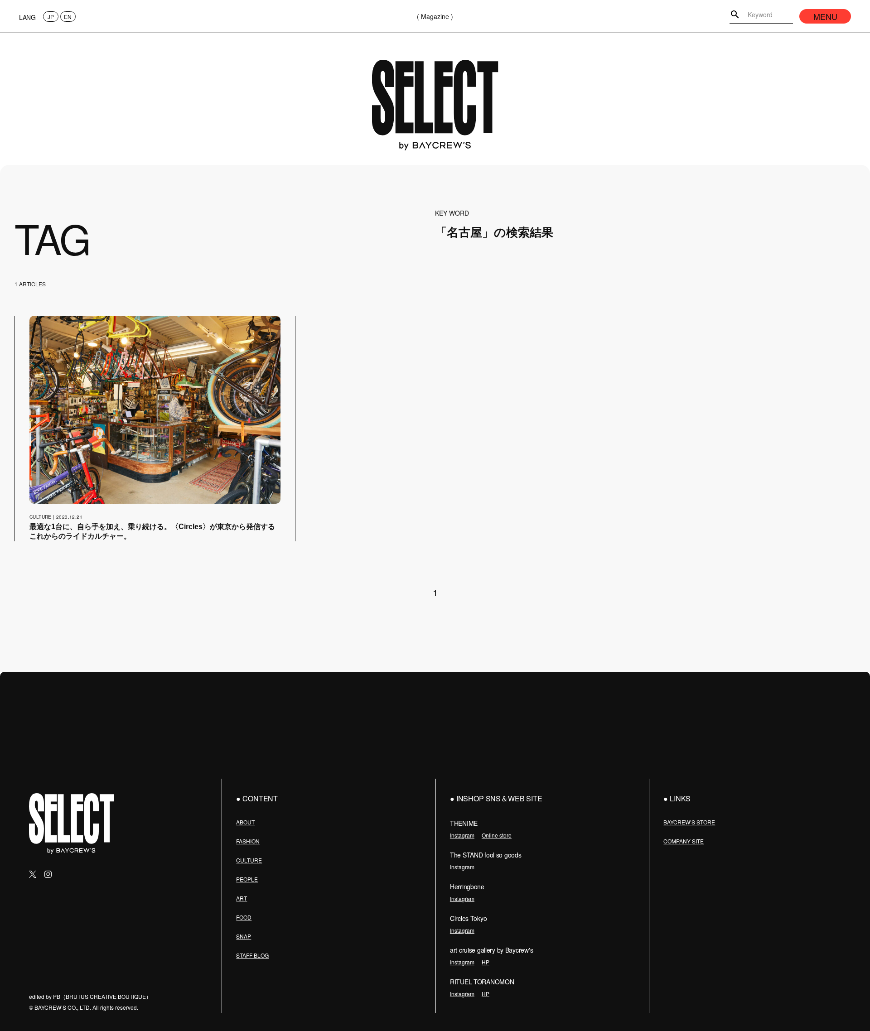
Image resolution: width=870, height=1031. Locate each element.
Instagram (462, 835)
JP (51, 16)
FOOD (243, 917)
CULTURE (249, 860)
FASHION (248, 841)
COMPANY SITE (683, 841)
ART (241, 898)
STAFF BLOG (252, 955)
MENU (825, 16)
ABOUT (245, 822)
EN (68, 16)
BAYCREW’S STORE (689, 822)
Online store (497, 835)
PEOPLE (247, 879)
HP (485, 962)
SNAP (243, 936)
